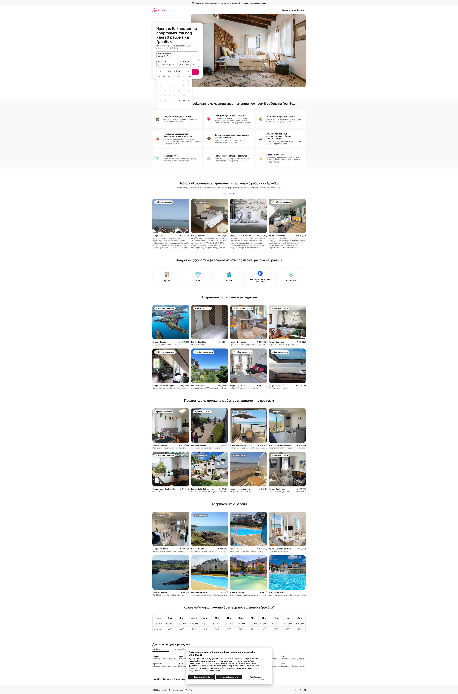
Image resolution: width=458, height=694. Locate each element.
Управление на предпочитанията (256, 678)
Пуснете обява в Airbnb (293, 10)
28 (179, 101)
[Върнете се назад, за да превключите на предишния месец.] (160, 71)
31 (160, 105)
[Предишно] (225, 194)
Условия (189, 690)
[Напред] (233, 194)
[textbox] (167, 64)
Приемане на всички (201, 677)
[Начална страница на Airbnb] (158, 10)
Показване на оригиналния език (252, 3)
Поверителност (176, 690)
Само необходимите (229, 677)
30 (188, 101)
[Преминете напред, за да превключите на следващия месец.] (188, 71)
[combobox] (177, 56)
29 (184, 101)
